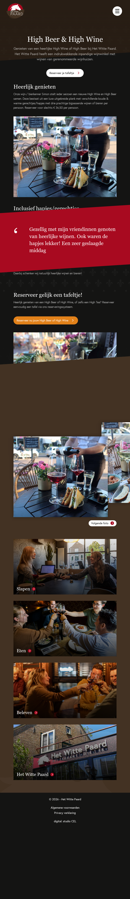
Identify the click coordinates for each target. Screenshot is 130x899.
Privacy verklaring (65, 813)
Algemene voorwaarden (65, 807)
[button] (103, 523)
